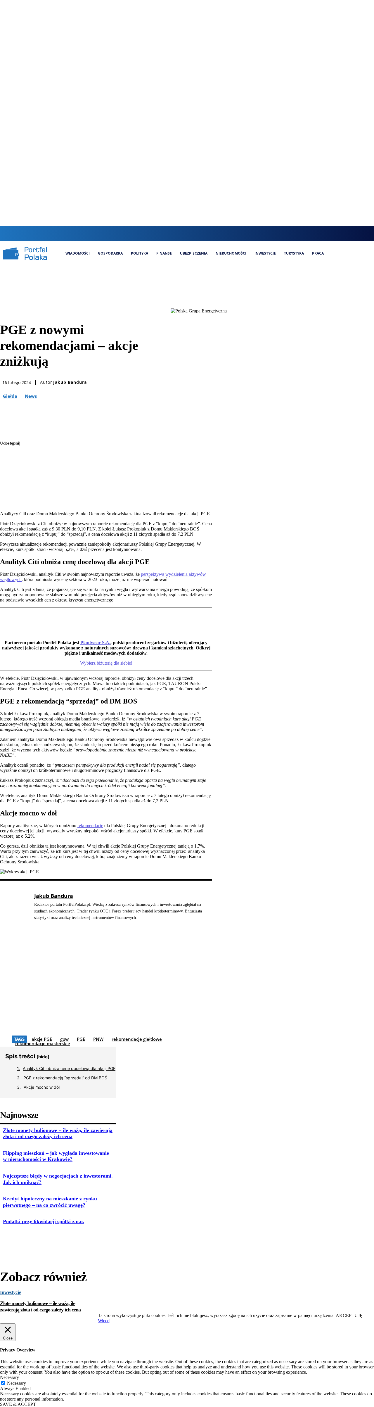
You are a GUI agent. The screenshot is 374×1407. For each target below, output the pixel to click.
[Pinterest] (9, 485)
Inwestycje (10, 1292)
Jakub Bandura (70, 382)
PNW (98, 1039)
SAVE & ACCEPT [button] (18, 1404)
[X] (203, 233)
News (31, 396)
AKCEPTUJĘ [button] (349, 1315)
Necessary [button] (9, 1377)
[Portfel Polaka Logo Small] (25, 253)
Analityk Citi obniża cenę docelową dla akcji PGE (69, 1068)
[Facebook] (174, 233)
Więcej (104, 1320)
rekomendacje (90, 825)
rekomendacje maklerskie (42, 1043)
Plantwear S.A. (95, 642)
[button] (163, 233)
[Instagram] (184, 233)
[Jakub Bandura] (14, 964)
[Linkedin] (193, 233)
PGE (81, 1039)
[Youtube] (213, 233)
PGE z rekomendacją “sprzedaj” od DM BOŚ (65, 1077)
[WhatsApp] (9, 498)
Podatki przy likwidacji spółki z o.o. (43, 1221)
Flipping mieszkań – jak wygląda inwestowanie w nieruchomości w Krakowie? (56, 1156)
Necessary (16, 1383)
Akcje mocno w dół (42, 1087)
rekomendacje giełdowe (137, 1039)
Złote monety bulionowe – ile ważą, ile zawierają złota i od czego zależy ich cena (57, 1133)
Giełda (10, 396)
